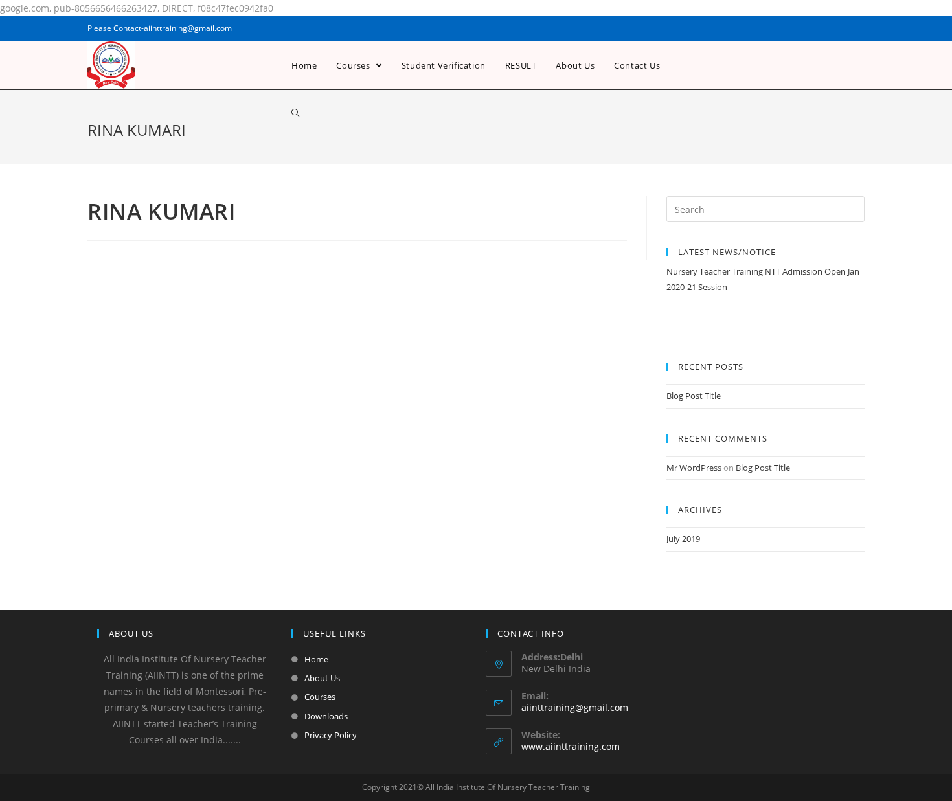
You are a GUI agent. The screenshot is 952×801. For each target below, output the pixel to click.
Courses (319, 697)
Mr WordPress (693, 467)
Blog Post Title (693, 395)
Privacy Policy (330, 735)
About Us (322, 678)
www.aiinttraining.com (570, 746)
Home (316, 659)
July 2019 (683, 539)
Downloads (326, 716)
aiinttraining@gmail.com (574, 707)
